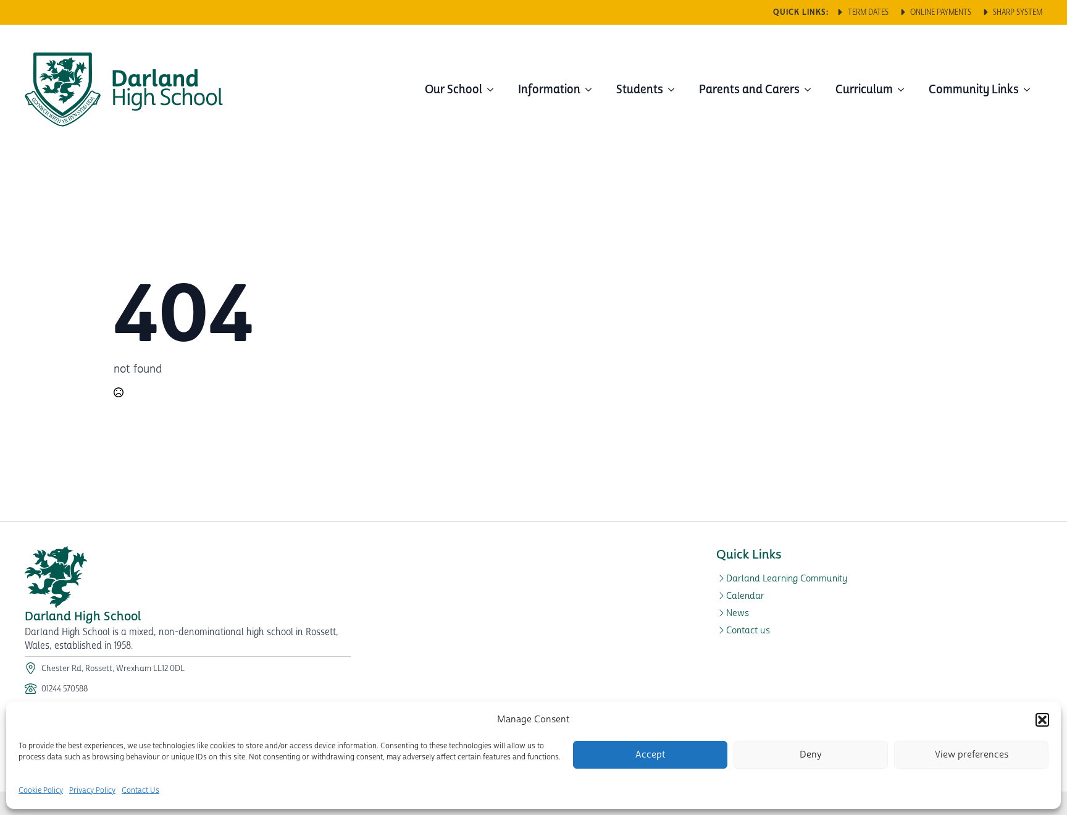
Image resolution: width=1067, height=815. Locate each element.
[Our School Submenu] (494, 89)
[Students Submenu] (675, 89)
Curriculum (864, 89)
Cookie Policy (41, 790)
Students (639, 89)
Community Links (974, 89)
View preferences (971, 755)
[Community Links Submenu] (1030, 89)
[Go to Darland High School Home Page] (124, 90)
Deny (811, 755)
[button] (1042, 720)
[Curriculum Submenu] (904, 89)
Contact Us (140, 790)
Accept (650, 755)
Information (549, 89)
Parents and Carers (749, 89)
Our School (453, 89)
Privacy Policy (92, 790)
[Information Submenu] (592, 89)
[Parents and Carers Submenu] (811, 89)
